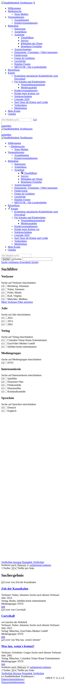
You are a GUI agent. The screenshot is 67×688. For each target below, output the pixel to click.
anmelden (6, 125)
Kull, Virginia (14, 295)
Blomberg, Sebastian (18, 286)
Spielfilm (12, 378)
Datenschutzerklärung (12, 679)
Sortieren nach (8, 565)
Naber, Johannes (15, 289)
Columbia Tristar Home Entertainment (27, 340)
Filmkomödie (14, 385)
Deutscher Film (15, 381)
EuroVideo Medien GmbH (21, 343)
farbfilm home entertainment (21, 346)
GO (35, 119)
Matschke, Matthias (17, 299)
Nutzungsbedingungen (13, 682)
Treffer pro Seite (25, 568)
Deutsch (11, 407)
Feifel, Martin (14, 292)
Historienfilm (14, 388)
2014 (10, 321)
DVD (10, 362)
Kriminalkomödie (16, 391)
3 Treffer (5, 568)
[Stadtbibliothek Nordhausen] (17, 2)
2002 (10, 324)
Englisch (11, 410)
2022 (10, 317)
